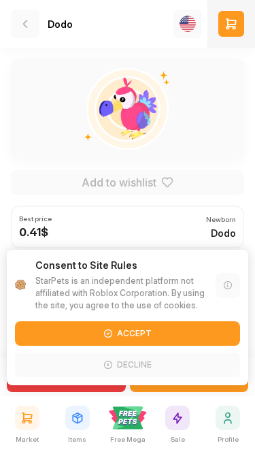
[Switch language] (187, 24)
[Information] (228, 285)
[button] (231, 24)
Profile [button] (228, 439)
